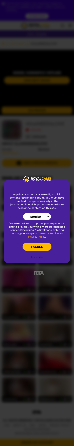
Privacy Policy (36, 236)
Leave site (37, 257)
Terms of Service (48, 233)
